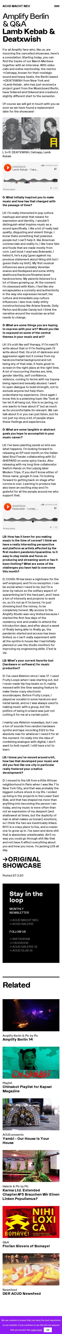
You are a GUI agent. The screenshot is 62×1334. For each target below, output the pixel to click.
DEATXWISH (14, 80)
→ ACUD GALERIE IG (23, 946)
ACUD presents (13, 1134)
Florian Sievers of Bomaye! (26, 1246)
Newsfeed (10, 1289)
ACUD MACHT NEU (16, 6)
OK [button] (47, 1330)
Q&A (18, 23)
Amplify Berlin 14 (18, 1039)
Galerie (7, 1186)
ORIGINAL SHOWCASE (22, 862)
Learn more (36, 1330)
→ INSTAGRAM (19, 938)
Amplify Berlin (26, 15)
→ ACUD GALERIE (21, 923)
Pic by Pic (31, 1035)
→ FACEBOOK (18, 942)
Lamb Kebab (13, 84)
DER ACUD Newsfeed (22, 1293)
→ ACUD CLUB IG (20, 950)
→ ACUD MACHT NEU (23, 920)
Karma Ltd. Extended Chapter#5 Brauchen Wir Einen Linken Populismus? (31, 1194)
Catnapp (11, 72)
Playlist (7, 1083)
